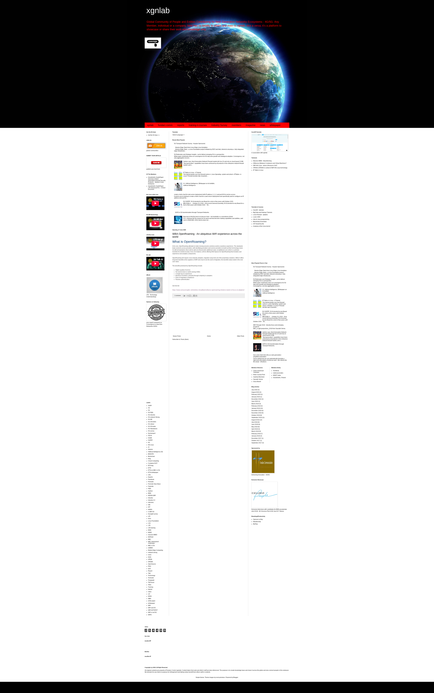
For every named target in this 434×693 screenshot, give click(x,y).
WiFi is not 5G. (152, 612)
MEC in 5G (151, 545)
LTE (149, 525)
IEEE (149, 493)
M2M (149, 530)
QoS (149, 568)
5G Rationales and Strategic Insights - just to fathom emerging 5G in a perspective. (199, 154)
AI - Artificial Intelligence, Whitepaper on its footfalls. (199, 183)
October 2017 (255, 440)
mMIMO (150, 548)
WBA (149, 598)
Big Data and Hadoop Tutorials (262, 212)
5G (149, 410)
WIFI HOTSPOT (153, 610)
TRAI (149, 585)
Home (209, 336)
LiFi (149, 516)
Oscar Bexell (257, 381)
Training (150, 587)
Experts (150, 477)
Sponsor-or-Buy (258, 519)
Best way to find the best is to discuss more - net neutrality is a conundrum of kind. (208, 216)
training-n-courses (198, 125)
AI (148, 447)
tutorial (150, 589)
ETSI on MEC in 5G (154, 470)
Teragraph (151, 580)
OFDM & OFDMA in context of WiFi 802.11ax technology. (270, 168)
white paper (151, 601)
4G (149, 408)
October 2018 (255, 415)
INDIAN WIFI (152, 495)
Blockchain (151, 456)
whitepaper (275, 125)
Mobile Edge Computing (155, 550)
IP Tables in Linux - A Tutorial (192, 172)
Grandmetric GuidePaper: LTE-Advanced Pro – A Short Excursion (156, 187)
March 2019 (255, 403)
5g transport (151, 433)
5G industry (151, 415)
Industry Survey (219, 125)
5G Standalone (152, 428)
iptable (150, 509)
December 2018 (256, 410)
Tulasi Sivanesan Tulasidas (258, 371)
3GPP (150, 405)
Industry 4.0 (151, 500)
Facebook (151, 479)
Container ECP (152, 463)
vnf (149, 594)
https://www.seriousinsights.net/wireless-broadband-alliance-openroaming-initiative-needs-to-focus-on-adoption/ (208, 290)
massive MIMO (152, 535)
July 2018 (254, 422)
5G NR (150, 419)
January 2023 (255, 397)
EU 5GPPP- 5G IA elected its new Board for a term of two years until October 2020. (208, 201)
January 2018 (255, 436)
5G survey (151, 431)
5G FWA (150, 412)
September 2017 (256, 443)
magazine (250, 125)
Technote (151, 578)
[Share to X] (192, 295)
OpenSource (152, 564)
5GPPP (150, 440)
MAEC (150, 532)
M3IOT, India (277, 375)
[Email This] (188, 295)
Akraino (150, 449)
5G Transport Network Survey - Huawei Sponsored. (189, 143)
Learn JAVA (256, 217)
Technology (151, 575)
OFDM (150, 559)
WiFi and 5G (152, 608)
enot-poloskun (220, 677)
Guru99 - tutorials (258, 210)
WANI (150, 596)
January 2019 (255, 408)
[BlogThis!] (190, 295)
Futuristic (151, 486)
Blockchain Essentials (260, 221)
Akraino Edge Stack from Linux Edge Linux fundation (191, 147)
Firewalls (151, 481)
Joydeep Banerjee (258, 377)
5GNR (150, 438)
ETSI (149, 468)
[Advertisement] (212, 68)
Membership (257, 521)
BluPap (255, 524)
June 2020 (254, 401)
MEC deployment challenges (153, 542)
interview (151, 502)
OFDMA (150, 562)
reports (180, 125)
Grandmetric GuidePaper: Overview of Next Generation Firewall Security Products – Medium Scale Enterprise (156, 180)
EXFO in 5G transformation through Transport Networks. (192, 212)
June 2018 (254, 424)
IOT (149, 507)
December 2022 (256, 399)
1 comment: (178, 295)
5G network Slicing (154, 417)
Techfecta (276, 370)
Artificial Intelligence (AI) (155, 452)
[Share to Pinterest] (196, 295)
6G (149, 442)
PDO (149, 566)
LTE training (151, 528)
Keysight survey (153, 514)
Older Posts (240, 336)
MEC (149, 539)
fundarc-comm (165, 125)
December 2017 (256, 438)
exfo (149, 475)
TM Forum (151, 582)
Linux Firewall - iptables (260, 214)
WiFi (149, 605)
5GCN (150, 435)
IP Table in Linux (258, 170)
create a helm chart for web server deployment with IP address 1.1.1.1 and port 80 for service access (204, 194)
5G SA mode (152, 426)
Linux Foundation (153, 521)
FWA (149, 488)
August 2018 (255, 420)
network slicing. (153, 552)
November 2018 (256, 413)
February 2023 (256, 394)
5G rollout (151, 424)
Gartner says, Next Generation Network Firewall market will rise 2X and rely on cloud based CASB (213, 161)
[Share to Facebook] (194, 295)
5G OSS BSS (152, 422)
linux (149, 518)
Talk (149, 573)
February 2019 (256, 406)
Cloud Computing (153, 461)
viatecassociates (278, 373)
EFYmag (150, 465)
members (236, 125)
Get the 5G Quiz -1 (153, 135)
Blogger (235, 677)
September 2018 (256, 417)
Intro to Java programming (261, 219)
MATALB (150, 537)
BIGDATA (151, 454)
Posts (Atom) (185, 339)
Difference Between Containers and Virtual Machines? (270, 163)
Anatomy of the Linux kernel (261, 226)
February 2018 (256, 433)
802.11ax (151, 445)
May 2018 (254, 427)
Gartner (150, 491)
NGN (149, 557)
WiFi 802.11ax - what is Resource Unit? (265, 165)
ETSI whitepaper (153, 472)
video (149, 591)
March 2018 (255, 431)
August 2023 (255, 392)
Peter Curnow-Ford (259, 374)
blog (149, 458)
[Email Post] (184, 295)
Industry (150, 498)
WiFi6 (150, 615)
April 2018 (254, 429)
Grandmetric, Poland (279, 377)
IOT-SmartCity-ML (258, 224)
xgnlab (158, 10)
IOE (149, 505)
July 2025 (254, 390)
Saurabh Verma (258, 379)
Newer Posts (177, 336)
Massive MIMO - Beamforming (262, 161)
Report (150, 571)
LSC (149, 523)
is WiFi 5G (151, 511)
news (262, 125)
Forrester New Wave (154, 484)
